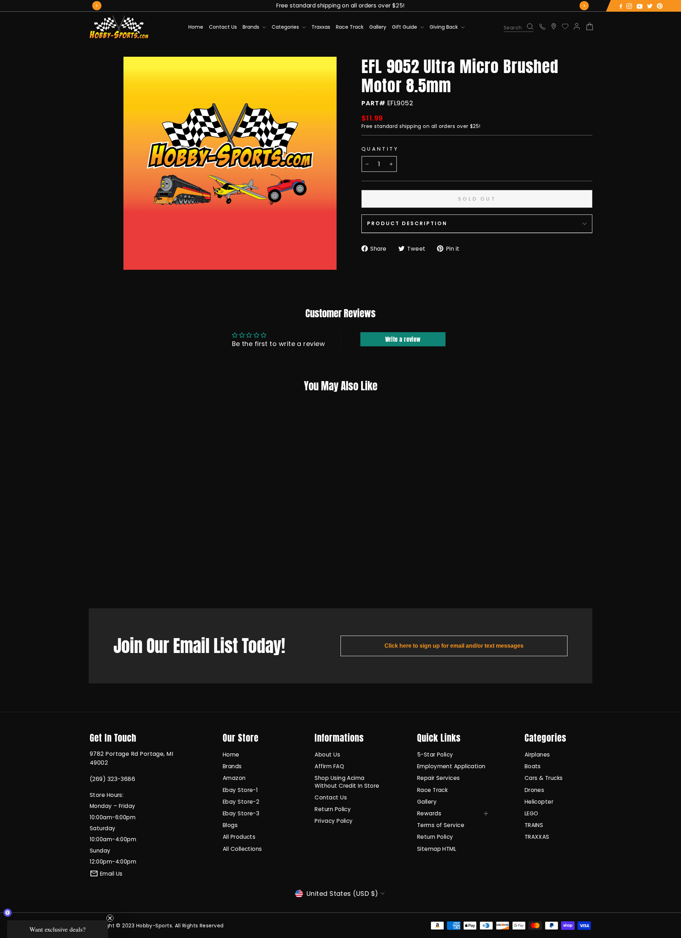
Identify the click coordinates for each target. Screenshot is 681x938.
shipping (410, 126)
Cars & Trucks (544, 778)
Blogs (230, 825)
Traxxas (320, 26)
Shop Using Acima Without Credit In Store (347, 781)
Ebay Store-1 (240, 790)
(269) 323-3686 (112, 779)
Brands (252, 26)
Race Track (350, 26)
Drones (534, 790)
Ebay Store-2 (241, 801)
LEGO (531, 813)
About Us (327, 754)
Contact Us (223, 26)
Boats (533, 766)
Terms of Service (440, 825)
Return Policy (333, 809)
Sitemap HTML (436, 849)
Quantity (380, 148)
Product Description (407, 223)
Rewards (429, 813)
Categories (286, 26)
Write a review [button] (403, 339)
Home (195, 26)
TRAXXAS (537, 837)
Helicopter (539, 801)
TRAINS (534, 825)
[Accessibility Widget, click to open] (8, 913)
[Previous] (96, 5)
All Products (239, 837)
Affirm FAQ (329, 766)
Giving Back (444, 26)
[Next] (584, 5)
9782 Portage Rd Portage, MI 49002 (131, 758)
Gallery (377, 26)
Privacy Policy (334, 821)
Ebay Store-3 (241, 813)
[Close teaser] (110, 918)
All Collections (242, 849)
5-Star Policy (435, 754)
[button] (57, 929)
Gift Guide (405, 26)
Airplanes (537, 754)
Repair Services (438, 778)
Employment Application (451, 766)
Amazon (234, 778)
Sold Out (140, 574)
